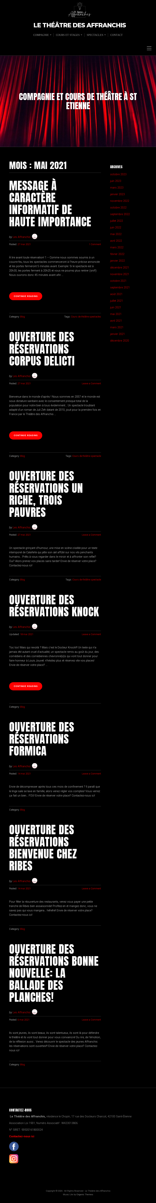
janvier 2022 (117, 260)
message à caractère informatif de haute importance (50, 203)
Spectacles (95, 34)
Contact (116, 34)
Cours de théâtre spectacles (86, 316)
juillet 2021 (116, 300)
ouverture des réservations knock (54, 605)
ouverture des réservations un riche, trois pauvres (46, 494)
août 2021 (116, 294)
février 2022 (117, 254)
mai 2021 (116, 314)
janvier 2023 (117, 194)
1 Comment (95, 244)
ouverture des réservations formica (41, 739)
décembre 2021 (119, 267)
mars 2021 (116, 327)
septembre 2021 (120, 287)
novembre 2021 (119, 274)
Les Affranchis (21, 237)
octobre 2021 (118, 281)
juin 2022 (115, 227)
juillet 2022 (116, 221)
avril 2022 (116, 240)
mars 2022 (116, 247)
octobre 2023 (118, 174)
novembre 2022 (119, 201)
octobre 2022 (118, 207)
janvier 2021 (117, 334)
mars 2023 (116, 187)
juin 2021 (115, 307)
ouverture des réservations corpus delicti (42, 348)
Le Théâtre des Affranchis (79, 25)
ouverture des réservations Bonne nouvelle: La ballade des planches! (54, 973)
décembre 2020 (119, 340)
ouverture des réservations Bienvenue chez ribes (43, 847)
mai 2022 (116, 234)
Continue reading (28, 297)
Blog (22, 316)
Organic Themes (84, 1194)
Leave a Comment (91, 383)
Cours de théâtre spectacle (86, 456)
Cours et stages (68, 34)
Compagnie (41, 34)
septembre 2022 (120, 214)
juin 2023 (115, 181)
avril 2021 (116, 320)
